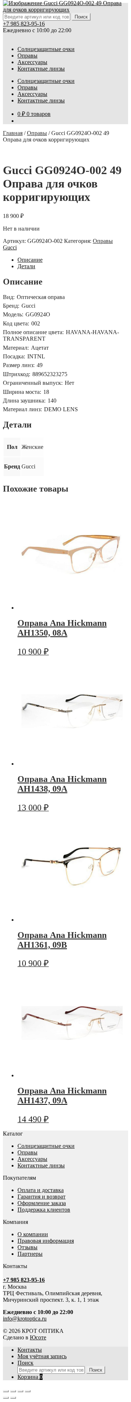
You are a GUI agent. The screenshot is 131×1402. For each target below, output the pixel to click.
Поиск (25, 1363)
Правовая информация (45, 1241)
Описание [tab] (30, 260)
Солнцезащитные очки (46, 49)
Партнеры (30, 1254)
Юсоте (38, 1337)
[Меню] (6, 37)
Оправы (27, 55)
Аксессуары (32, 62)
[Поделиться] (20, 1391)
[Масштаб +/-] (6, 1391)
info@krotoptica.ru (25, 1318)
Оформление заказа (41, 1203)
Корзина (30, 1377)
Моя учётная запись (42, 1356)
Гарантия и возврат (41, 1196)
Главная (13, 133)
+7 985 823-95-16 (24, 24)
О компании (32, 1234)
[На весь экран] (13, 1391)
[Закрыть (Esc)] (28, 1391)
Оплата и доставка (40, 1190)
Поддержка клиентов (43, 1210)
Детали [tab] (26, 266)
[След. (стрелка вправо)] (13, 1398)
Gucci (10, 247)
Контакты (29, 1350)
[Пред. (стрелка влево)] (6, 1398)
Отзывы (27, 1247)
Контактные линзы (41, 69)
